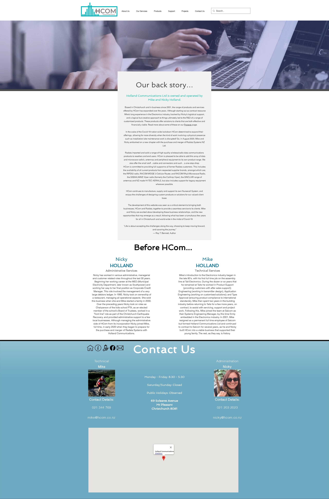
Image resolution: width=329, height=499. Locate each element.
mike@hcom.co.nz (102, 417)
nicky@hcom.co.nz (227, 417)
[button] (173, 11)
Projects (187, 124)
